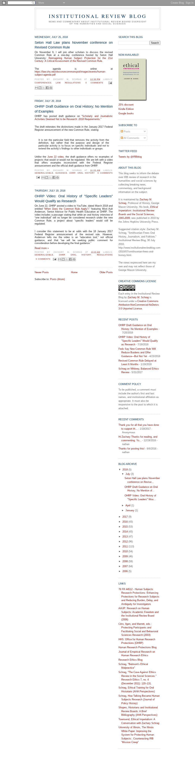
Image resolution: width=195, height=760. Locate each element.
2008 (125, 561)
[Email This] (36, 88)
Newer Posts (42, 272)
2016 (125, 521)
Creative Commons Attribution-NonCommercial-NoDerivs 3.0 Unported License (138, 305)
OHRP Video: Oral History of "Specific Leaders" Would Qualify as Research (74, 198)
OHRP (72, 173)
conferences (43, 83)
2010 (125, 551)
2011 (125, 546)
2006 (125, 571)
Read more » (42, 248)
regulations (73, 83)
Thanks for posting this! (131, 448)
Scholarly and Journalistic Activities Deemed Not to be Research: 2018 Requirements (74, 118)
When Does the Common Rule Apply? (66, 208)
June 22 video (55, 156)
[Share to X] (44, 88)
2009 (125, 556)
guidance (61, 173)
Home (74, 272)
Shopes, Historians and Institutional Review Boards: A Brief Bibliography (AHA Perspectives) (138, 711)
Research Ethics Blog (130, 659)
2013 (125, 536)
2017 (125, 516)
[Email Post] (110, 83)
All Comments (131, 138)
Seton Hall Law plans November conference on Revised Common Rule (74, 45)
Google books (126, 113)
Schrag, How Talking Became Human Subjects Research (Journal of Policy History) (139, 699)
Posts (126, 131)
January (130, 510)
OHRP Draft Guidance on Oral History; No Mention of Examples (74, 109)
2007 (125, 566)
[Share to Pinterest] (51, 88)
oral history (86, 173)
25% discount (125, 104)
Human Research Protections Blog (137, 647)
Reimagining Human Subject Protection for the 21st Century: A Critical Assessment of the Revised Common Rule (74, 60)
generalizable (44, 173)
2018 (125, 469)
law (58, 83)
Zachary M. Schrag (138, 297)
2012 (125, 541)
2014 (125, 531)
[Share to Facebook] (47, 88)
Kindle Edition (126, 109)
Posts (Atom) (57, 279)
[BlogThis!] (40, 88)
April (128, 505)
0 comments (94, 83)
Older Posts (106, 272)
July (128, 474)
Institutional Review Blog (98, 16)
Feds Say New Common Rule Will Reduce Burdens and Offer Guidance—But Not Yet (137, 352)
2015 (125, 526)
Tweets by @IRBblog (130, 156)
